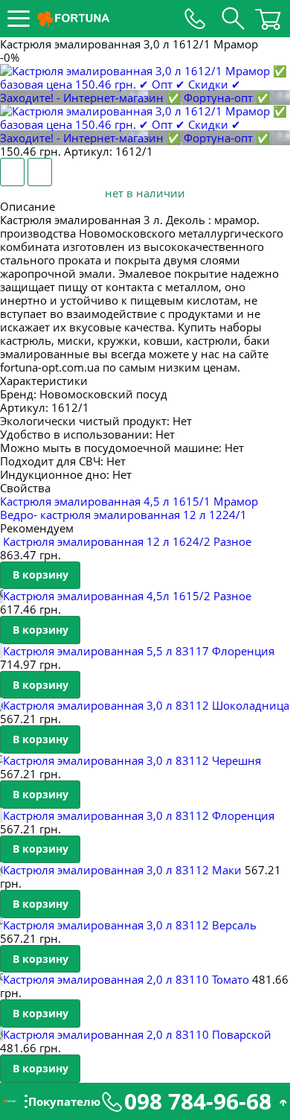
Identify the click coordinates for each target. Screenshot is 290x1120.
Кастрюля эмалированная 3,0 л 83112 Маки (122, 869)
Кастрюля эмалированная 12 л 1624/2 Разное (127, 541)
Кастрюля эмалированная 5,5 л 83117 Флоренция (138, 650)
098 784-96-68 (197, 1101)
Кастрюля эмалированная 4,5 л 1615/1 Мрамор (129, 501)
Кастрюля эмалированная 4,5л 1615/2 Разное (127, 595)
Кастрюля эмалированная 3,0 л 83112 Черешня (132, 760)
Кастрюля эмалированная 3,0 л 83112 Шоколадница (146, 705)
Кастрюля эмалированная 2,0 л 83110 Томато (126, 979)
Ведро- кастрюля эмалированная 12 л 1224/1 (123, 514)
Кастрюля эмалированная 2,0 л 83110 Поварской (137, 1034)
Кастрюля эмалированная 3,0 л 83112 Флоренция (138, 815)
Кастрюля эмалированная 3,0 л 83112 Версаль (130, 924)
